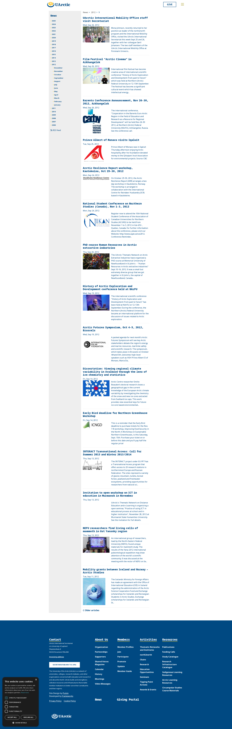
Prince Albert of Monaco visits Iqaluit (111, 140)
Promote (121, 661)
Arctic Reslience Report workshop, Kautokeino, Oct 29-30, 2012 (108, 169)
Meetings (99, 679)
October (57, 75)
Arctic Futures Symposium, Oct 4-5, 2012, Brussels (113, 328)
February (58, 101)
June (56, 88)
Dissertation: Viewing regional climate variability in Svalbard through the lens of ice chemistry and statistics (115, 371)
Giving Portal (128, 699)
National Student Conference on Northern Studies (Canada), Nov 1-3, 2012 (112, 205)
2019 (54, 41)
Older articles (91, 610)
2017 (54, 48)
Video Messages (102, 683)
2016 (54, 51)
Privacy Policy (55, 701)
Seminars (144, 677)
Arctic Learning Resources (169, 681)
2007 (54, 122)
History (98, 674)
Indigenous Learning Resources (172, 673)
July (55, 85)
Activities (148, 640)
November (58, 71)
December (58, 68)
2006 (54, 125)
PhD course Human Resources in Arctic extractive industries (110, 246)
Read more (25, 693)
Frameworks (67, 696)
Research (144, 664)
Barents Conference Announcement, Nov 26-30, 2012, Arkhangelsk (115, 101)
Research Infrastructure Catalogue (169, 664)
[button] (20, 722)
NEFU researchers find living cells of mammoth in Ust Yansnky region (110, 529)
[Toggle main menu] (182, 4)
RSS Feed (56, 130)
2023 (54, 27)
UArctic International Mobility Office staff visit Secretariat (115, 19)
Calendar (99, 669)
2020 (54, 38)
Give (169, 4)
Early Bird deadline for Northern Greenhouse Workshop (115, 414)
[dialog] (20, 702)
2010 (54, 112)
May (56, 91)
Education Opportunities (147, 670)
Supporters (100, 656)
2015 (54, 54)
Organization (101, 647)
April (56, 95)
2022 (54, 31)
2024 (54, 24)
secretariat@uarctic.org (64, 665)
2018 (54, 44)
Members (123, 640)
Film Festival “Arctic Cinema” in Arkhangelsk (107, 60)
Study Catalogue (170, 656)
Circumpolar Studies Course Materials (172, 689)
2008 (54, 118)
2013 (54, 61)
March (56, 98)
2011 (54, 108)
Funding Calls (168, 652)
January (57, 105)
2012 (93, 12)
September (58, 78)
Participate (123, 656)
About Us (101, 640)
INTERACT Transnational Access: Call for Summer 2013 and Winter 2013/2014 (112, 452)
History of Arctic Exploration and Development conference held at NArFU (110, 287)
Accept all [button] (12, 717)
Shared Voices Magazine (102, 663)
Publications (168, 647)
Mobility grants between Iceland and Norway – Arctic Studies (115, 570)
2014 (54, 58)
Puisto (66, 693)
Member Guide (124, 671)
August (57, 81)
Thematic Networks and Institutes (150, 648)
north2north (146, 654)
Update (121, 666)
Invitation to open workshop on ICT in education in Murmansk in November (110, 494)
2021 (54, 34)
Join (119, 652)
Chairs (143, 659)
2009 (54, 115)
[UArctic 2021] (62, 716)
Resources (170, 640)
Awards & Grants (148, 689)
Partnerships (101, 652)
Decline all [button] (28, 717)
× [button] (36, 680)
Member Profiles (125, 647)
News (85, 12)
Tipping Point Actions (146, 683)
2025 (54, 21)
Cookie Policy (70, 701)
